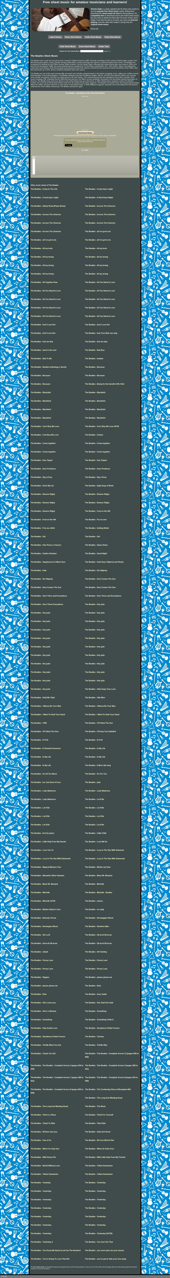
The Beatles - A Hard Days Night (99, 198)
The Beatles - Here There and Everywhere (49, 596)
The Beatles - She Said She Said (99, 1003)
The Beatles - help (38, 570)
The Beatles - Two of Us (41, 1140)
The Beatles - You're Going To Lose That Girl (50, 1259)
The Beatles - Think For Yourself (99, 1115)
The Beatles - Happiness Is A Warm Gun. (48, 562)
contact (33, 1269)
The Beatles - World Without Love (45, 1166)
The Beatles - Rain (93, 986)
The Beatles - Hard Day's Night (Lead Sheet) (104, 562)
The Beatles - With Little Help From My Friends (105, 1157)
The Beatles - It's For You (96, 774)
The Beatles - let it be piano (42, 833)
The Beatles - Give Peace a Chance (46, 545)
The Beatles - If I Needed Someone (46, 748)
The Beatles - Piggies (40, 977)
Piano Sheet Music (73, 37)
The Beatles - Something (96, 1011)
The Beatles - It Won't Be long (98, 765)
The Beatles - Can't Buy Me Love (45, 426)
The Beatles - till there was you (44, 1132)
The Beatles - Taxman (94, 1037)
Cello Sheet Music (68, 46)
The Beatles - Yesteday (41, 1183)
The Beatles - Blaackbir (41, 392)
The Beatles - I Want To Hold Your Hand (48, 715)
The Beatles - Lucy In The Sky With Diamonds (51, 859)
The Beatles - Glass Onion (96, 545)
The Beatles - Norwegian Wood (44, 926)
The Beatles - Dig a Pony (41, 477)
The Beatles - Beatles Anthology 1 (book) (48, 367)
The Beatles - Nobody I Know (43, 918)
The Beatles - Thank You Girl (43, 1054)
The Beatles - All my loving (42, 257)
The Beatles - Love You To (42, 850)
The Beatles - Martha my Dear (98, 867)
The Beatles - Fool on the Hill (97, 511)
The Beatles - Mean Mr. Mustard (98, 876)
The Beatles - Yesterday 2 (42, 1242)
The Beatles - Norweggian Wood (99, 918)
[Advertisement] (85, 113)
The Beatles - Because (95, 367)
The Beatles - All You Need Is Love (100, 282)
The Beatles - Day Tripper (42, 460)
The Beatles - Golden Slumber (44, 553)
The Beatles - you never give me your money (104, 1250)
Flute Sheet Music (112, 37)
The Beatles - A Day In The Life (44, 189)
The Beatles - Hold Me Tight (43, 698)
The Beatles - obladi (39, 952)
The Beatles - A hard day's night (99, 189)
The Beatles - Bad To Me (41, 359)
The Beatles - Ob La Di (40, 935)
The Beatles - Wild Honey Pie (43, 1157)
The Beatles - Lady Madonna (43, 791)
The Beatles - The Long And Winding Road (103, 1098)
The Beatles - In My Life (95, 748)
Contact (4, 1276)
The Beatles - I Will (39, 723)
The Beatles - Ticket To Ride (43, 1123)
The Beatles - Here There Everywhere (47, 604)
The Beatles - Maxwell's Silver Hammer (47, 876)
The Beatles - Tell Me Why (96, 1045)
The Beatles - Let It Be (94, 799)
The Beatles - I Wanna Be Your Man (46, 706)
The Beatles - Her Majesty (96, 570)
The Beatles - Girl (38, 537)
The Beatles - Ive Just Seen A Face (46, 782)
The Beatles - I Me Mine (95, 698)
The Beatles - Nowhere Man (97, 926)
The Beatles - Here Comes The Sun (100, 579)
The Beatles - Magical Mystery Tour (46, 867)
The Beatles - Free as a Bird (43, 528)
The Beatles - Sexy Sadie (96, 994)
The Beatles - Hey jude (95, 604)
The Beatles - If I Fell (39, 740)
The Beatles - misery (94, 901)
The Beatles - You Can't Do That (99, 1242)
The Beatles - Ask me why (42, 342)
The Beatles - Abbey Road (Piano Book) (48, 206)
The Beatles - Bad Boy (95, 350)
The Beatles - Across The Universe (100, 206)
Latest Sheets (55, 37)
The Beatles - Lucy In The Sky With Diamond (104, 850)
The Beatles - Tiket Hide (95, 1123)
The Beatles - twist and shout (97, 1132)
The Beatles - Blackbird (95, 392)
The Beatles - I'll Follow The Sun (99, 723)
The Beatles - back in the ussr (44, 350)
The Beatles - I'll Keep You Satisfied (100, 731)
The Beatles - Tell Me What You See (46, 1045)
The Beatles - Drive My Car (42, 486)
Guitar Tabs (104, 46)
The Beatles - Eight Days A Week (99, 486)
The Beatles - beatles (94, 359)
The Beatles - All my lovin (42, 248)
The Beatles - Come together (43, 443)
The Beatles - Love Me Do (96, 842)
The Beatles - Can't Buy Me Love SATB (102, 426)
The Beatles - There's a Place (43, 1115)
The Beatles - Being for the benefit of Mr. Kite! (104, 384)
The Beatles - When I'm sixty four (45, 1149)
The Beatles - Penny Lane (42, 960)
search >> (107, 51)
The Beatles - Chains (94, 435)
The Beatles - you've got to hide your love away (105, 1259)
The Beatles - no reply (94, 909)
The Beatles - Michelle (94, 884)
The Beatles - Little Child (95, 833)
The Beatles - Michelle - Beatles (98, 892)
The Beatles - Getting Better (97, 528)
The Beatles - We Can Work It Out (99, 1140)
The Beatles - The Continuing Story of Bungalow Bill (108, 1089)
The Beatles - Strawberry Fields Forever (102, 1028)
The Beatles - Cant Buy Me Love (45, 435)
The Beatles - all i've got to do (98, 231)
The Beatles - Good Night (96, 553)
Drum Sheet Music (87, 46)
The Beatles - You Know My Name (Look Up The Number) (56, 1250)
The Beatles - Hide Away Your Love (100, 689)
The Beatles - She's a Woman (43, 1011)
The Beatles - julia (92, 782)
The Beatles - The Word (95, 1106)
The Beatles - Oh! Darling (96, 952)
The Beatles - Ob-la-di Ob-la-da (98, 935)
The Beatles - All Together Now (44, 282)
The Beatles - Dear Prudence (43, 469)
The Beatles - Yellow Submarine (99, 1166)
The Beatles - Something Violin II (99, 1020)
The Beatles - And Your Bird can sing (101, 333)
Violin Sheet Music (93, 37)
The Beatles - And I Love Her (43, 325)
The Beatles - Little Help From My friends (48, 842)
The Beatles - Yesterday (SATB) (98, 1233)
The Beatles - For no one (96, 520)
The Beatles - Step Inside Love (44, 1028)
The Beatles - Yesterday (95, 1183)
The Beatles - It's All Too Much (44, 774)
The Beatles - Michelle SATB (43, 901)
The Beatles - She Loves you (43, 1003)
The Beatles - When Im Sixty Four (99, 1149)
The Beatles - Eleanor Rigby (43, 494)
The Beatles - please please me (98, 977)
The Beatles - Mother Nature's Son (46, 909)
